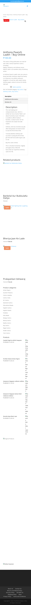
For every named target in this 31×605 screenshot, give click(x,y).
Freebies (5, 313)
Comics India (6, 298)
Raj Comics (9, 14)
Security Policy (10, 592)
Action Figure (6, 290)
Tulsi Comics (6, 333)
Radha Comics (7, 323)
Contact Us (18, 588)
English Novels (7, 310)
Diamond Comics (7, 303)
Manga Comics (7, 318)
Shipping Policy (12, 594)
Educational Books (8, 305)
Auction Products (8, 292)
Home (4, 14)
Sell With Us (20, 592)
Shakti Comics (7, 330)
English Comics (7, 308)
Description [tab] (8, 96)
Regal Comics (6, 328)
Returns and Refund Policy (14, 590)
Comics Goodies (7, 295)
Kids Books (6, 315)
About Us (10, 588)
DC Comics (6, 300)
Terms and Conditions (19, 596)
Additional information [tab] (11, 99)
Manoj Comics (7, 320)
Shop (20, 594)
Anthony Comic (7, 91)
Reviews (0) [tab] (8, 102)
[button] (25, 21)
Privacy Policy (7, 596)
